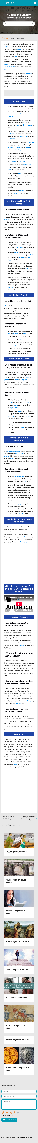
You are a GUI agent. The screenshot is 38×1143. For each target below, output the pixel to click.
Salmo (17, 407)
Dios (26, 136)
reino (21, 136)
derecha (10, 287)
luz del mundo (19, 476)
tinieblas (6, 456)
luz (16, 454)
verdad (6, 64)
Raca (16, 252)
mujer (27, 268)
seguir (16, 764)
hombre (22, 161)
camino (6, 67)
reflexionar (27, 165)
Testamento (16, 451)
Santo (31, 767)
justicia (10, 150)
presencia (28, 74)
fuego (29, 257)
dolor (17, 380)
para (15, 57)
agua (11, 407)
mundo (12, 139)
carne (27, 402)
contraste (18, 114)
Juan (25, 481)
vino (11, 459)
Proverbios (30, 142)
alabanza (27, 377)
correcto (12, 67)
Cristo (22, 454)
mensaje (10, 116)
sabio (20, 340)
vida (24, 125)
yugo (20, 504)
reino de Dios (8, 219)
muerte (30, 125)
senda (25, 334)
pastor (19, 411)
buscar (10, 170)
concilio (10, 255)
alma (11, 402)
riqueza (14, 193)
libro (6, 306)
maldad (14, 161)
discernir (27, 537)
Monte (12, 134)
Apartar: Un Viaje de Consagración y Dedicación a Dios (8, 818)
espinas (15, 334)
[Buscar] (31, 23)
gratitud (6, 380)
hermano (19, 247)
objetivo (21, 645)
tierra (16, 405)
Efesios (18, 703)
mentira (17, 125)
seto (9, 334)
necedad (10, 147)
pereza (27, 147)
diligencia (19, 147)
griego (6, 46)
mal (5, 69)
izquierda (17, 345)
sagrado (20, 49)
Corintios (22, 514)
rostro (22, 427)
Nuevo (9, 451)
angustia (24, 380)
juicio (9, 250)
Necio (32, 255)
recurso (21, 191)
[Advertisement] (19, 564)
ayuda (20, 173)
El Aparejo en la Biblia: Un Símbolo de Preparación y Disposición (28, 818)
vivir (31, 749)
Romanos (30, 701)
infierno (22, 257)
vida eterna (23, 542)
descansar (11, 416)
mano (31, 340)
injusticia (18, 150)
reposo (28, 416)
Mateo (10, 260)
